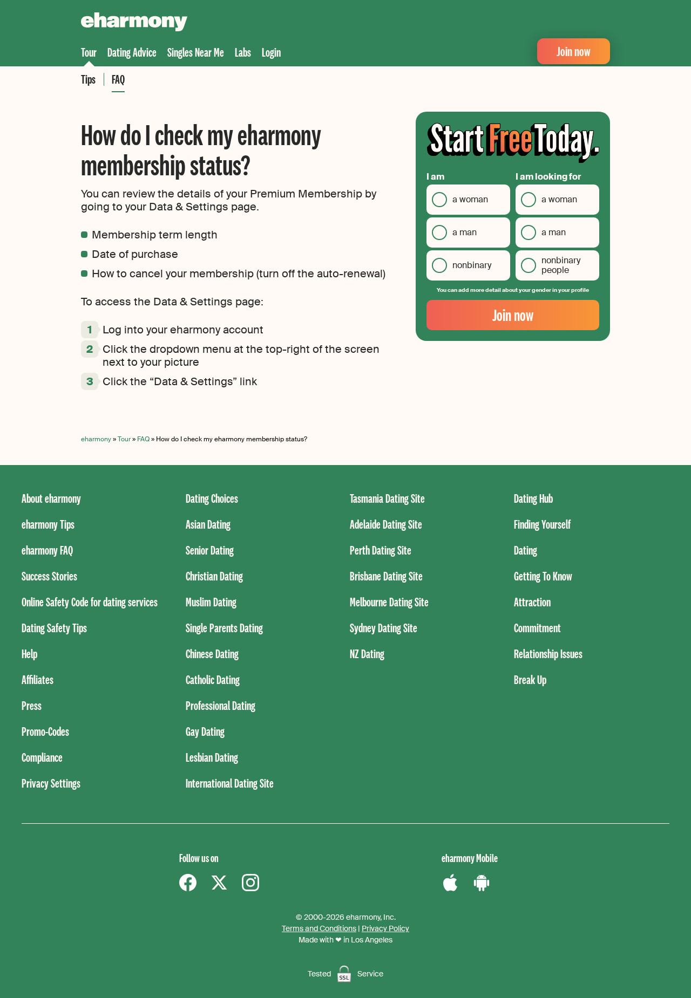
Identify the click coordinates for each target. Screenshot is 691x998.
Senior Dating (210, 550)
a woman (470, 199)
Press (32, 705)
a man (464, 232)
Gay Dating (205, 731)
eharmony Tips (48, 524)
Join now (574, 51)
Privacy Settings (51, 783)
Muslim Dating (211, 601)
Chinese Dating (212, 653)
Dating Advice (132, 52)
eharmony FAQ (47, 550)
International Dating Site (230, 783)
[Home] (134, 23)
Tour (89, 52)
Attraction (532, 601)
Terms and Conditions (319, 928)
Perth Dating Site (380, 550)
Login (271, 52)
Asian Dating (208, 524)
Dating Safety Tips (54, 627)
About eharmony (51, 498)
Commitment (537, 627)
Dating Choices (212, 498)
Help (29, 653)
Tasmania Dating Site (387, 498)
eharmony (96, 439)
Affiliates (37, 679)
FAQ (118, 79)
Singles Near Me (195, 52)
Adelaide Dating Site (386, 524)
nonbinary (471, 265)
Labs (243, 52)
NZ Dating (367, 653)
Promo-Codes (45, 731)
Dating (525, 550)
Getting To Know (543, 576)
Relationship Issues (548, 653)
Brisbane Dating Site (386, 576)
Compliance (42, 757)
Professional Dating (220, 705)
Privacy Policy (385, 928)
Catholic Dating (213, 679)
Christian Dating (214, 576)
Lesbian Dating (212, 757)
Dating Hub (533, 498)
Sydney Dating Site (383, 627)
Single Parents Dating (224, 627)
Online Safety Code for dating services (90, 601)
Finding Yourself (542, 524)
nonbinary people (560, 265)
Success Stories (49, 576)
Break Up (530, 679)
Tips (88, 79)
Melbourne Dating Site (389, 601)
